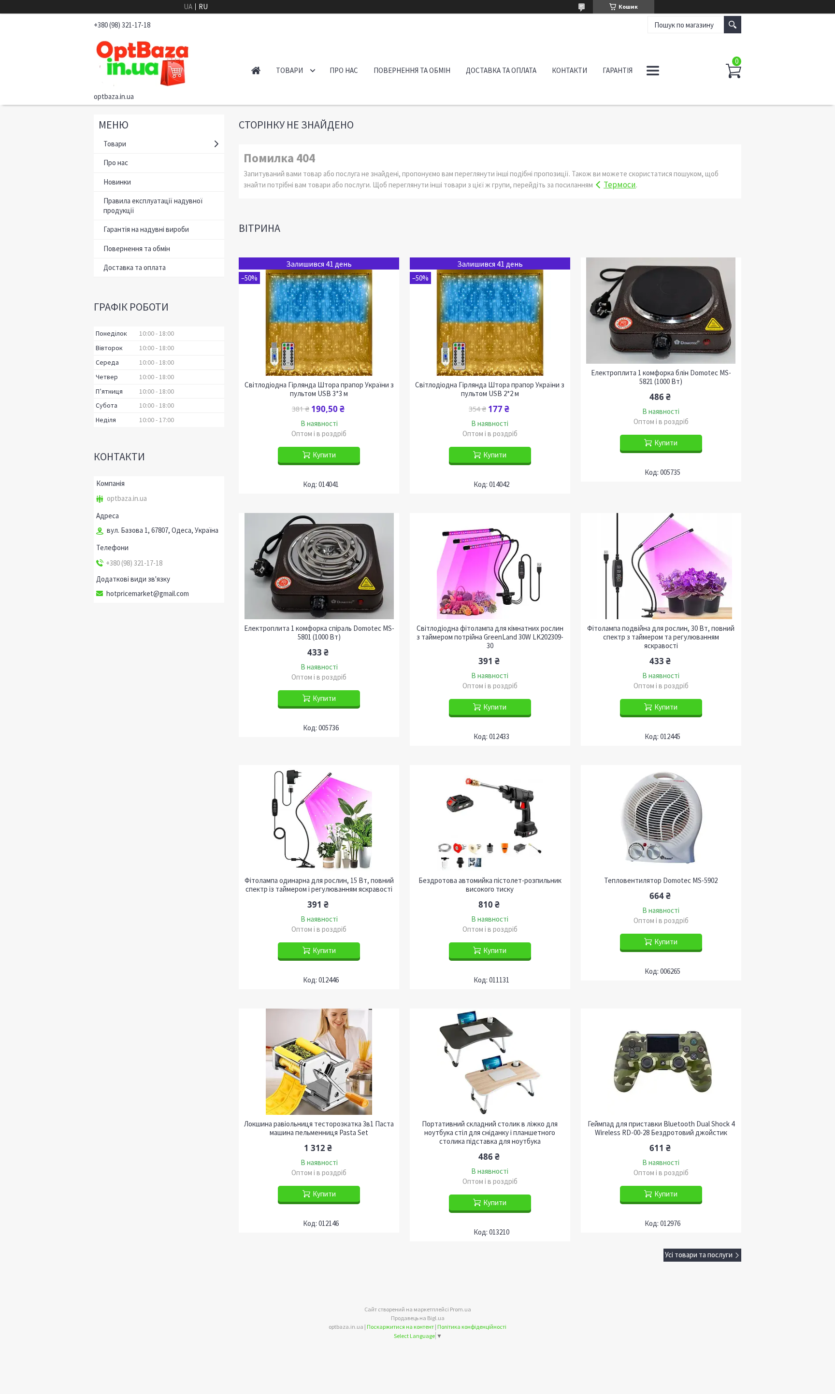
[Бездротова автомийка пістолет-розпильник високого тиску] (490, 818)
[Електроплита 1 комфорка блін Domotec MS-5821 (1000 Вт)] (661, 310)
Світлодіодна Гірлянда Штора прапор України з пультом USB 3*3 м (319, 389)
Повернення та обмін (412, 70)
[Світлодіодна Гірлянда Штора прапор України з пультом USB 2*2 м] (490, 316)
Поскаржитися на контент (400, 1326)
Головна (256, 70)
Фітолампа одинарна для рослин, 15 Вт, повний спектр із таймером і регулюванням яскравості (319, 885)
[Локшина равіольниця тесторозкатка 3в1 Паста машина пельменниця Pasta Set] (319, 1062)
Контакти (569, 70)
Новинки (117, 181)
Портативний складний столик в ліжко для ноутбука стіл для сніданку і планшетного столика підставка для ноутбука (490, 1133)
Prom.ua (460, 1309)
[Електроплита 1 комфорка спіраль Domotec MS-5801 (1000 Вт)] (319, 566)
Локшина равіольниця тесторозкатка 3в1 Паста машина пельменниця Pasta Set (319, 1128)
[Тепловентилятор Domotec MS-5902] (661, 818)
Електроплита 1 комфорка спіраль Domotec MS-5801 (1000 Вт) (319, 632)
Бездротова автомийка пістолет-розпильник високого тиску (489, 885)
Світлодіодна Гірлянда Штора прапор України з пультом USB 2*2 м (489, 389)
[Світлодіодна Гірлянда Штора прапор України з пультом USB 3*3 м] (319, 316)
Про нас (344, 70)
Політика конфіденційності (471, 1326)
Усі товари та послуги (699, 1254)
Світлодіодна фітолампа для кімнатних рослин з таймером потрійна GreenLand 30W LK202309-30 (490, 637)
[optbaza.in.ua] (162, 62)
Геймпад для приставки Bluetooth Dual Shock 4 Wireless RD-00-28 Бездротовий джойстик (661, 1128)
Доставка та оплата (501, 70)
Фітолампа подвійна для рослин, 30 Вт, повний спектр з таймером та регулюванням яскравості (660, 637)
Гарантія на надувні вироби (146, 229)
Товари (289, 70)
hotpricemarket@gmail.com (147, 593)
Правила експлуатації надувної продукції (152, 205)
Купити (324, 454)
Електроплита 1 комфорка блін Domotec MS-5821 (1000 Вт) (661, 377)
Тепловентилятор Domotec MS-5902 (661, 880)
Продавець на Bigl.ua (418, 1318)
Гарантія (618, 70)
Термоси (620, 184)
